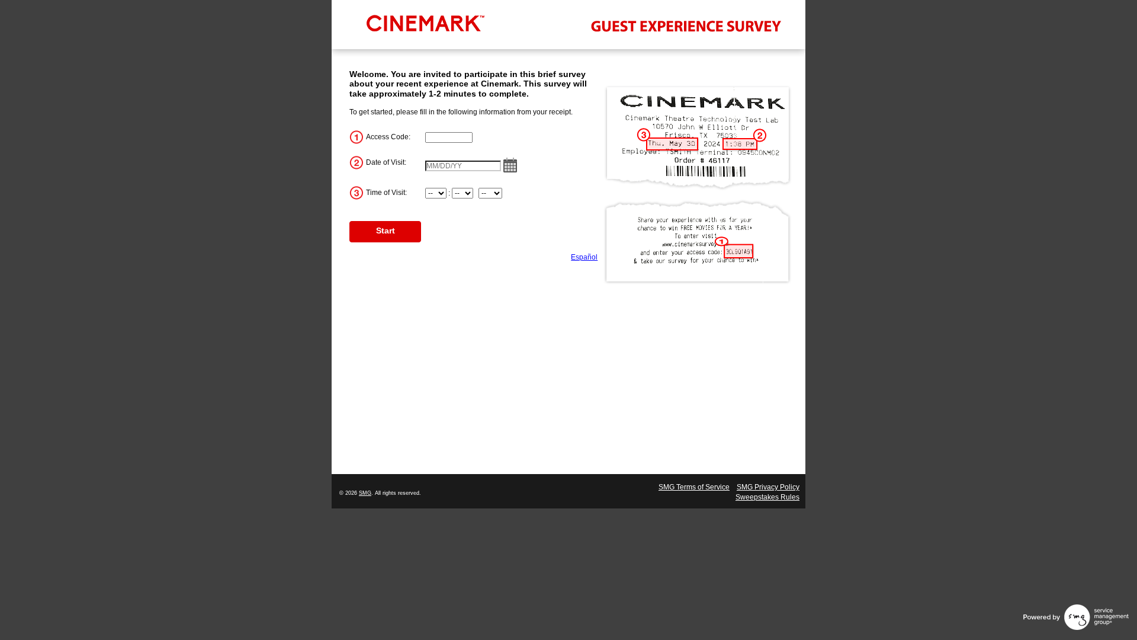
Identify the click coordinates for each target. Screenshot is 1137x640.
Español (584, 257)
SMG (365, 493)
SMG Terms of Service (694, 487)
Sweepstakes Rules (767, 497)
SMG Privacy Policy (768, 487)
